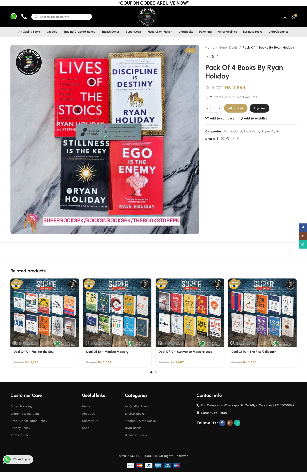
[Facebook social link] (217, 139)
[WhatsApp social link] (238, 139)
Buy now (259, 108)
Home (209, 47)
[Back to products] (212, 56)
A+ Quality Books (137, 406)
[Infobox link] (13, 17)
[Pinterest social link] (228, 139)
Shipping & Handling (24, 413)
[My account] (285, 17)
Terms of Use (19, 435)
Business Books (136, 435)
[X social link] (222, 139)
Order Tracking (21, 406)
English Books (135, 413)
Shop (85, 428)
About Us (88, 413)
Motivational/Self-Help (241, 131)
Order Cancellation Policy (28, 420)
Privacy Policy (20, 428)
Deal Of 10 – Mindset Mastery (107, 352)
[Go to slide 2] (156, 372)
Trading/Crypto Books (140, 420)
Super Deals (228, 47)
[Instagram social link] (230, 423)
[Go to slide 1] (151, 372)
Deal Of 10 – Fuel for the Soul (34, 352)
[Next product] (217, 56)
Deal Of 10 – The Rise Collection (253, 352)
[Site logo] (147, 16)
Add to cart (235, 108)
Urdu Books (133, 428)
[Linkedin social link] (233, 139)
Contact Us (90, 420)
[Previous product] (207, 56)
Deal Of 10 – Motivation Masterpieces (185, 352)
